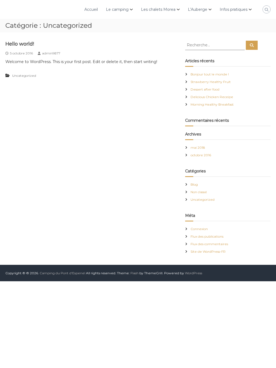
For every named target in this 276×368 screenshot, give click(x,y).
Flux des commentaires (209, 244)
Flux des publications (207, 236)
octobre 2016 (201, 155)
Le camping (117, 9)
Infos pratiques (233, 9)
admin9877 (51, 53)
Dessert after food (205, 89)
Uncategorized (24, 76)
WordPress (193, 273)
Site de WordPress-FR (208, 251)
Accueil (91, 9)
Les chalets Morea (158, 9)
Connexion (199, 229)
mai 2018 (198, 147)
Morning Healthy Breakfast (212, 104)
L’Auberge (197, 9)
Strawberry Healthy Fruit (211, 82)
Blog (194, 184)
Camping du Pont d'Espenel (62, 273)
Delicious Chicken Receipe (212, 97)
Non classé (199, 192)
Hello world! (19, 44)
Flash (134, 273)
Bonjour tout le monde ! (210, 74)
